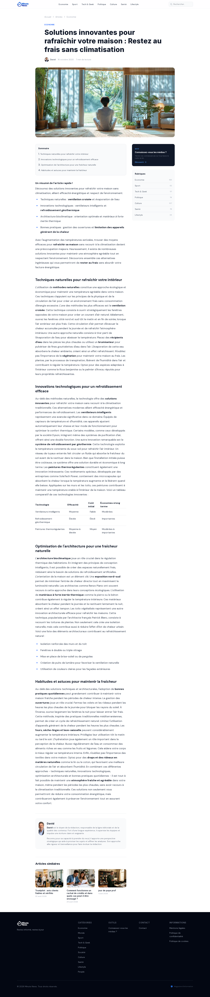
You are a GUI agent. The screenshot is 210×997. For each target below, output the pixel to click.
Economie (63, 4)
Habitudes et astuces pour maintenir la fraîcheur (64, 170)
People (81, 971)
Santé (124, 4)
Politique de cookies (178, 941)
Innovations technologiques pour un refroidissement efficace (69, 159)
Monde (81, 933)
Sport (75, 4)
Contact (143, 928)
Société (81, 952)
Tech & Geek (88, 4)
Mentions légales (177, 928)
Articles (58, 17)
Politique (102, 4)
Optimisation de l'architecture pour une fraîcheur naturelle (68, 165)
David (53, 59)
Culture (113, 4)
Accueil (47, 17)
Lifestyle (135, 4)
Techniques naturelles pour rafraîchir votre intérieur (64, 154)
